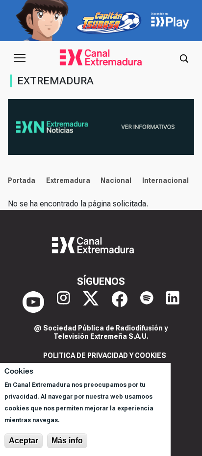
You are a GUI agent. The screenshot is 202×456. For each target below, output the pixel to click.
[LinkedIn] (172, 302)
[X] (91, 302)
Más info (67, 440)
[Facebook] (119, 302)
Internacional (165, 180)
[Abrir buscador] (184, 58)
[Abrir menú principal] (19, 58)
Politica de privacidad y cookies (104, 355)
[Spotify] (146, 302)
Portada (21, 180)
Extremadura (68, 180)
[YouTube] (33, 302)
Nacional (116, 180)
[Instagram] (63, 302)
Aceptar (23, 440)
